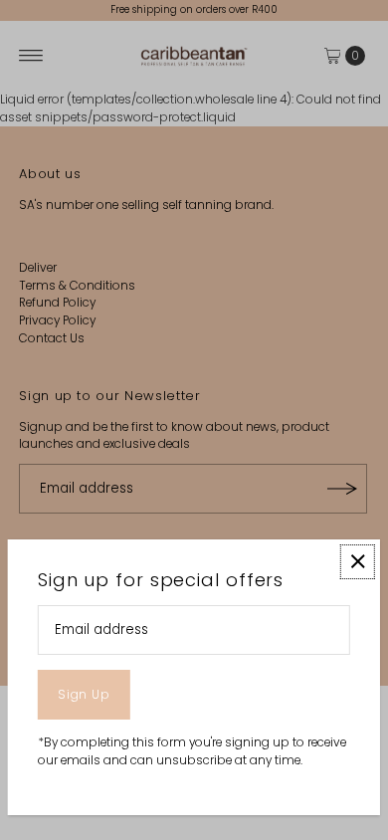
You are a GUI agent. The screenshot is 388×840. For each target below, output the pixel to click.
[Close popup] (357, 561)
